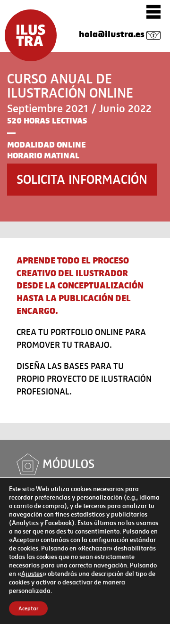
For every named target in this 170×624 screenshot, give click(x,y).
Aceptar (28, 608)
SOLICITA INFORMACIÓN (82, 179)
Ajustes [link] (31, 574)
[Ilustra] (31, 35)
